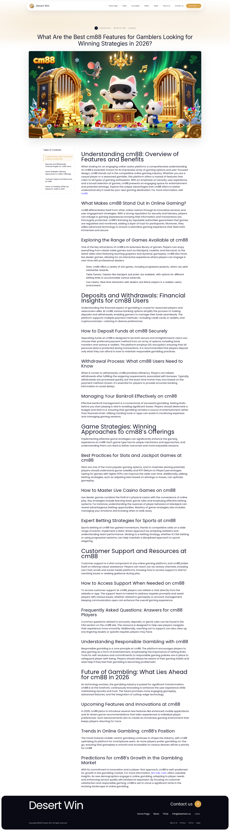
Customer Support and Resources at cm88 (58, 180)
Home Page (143, 813)
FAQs (165, 813)
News (156, 813)
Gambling (132, 28)
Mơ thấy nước (159, 772)
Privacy (183, 823)
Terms (191, 823)
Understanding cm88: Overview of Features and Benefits (59, 157)
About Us (173, 823)
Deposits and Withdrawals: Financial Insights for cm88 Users (58, 165)
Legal (198, 823)
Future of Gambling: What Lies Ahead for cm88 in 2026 (57, 187)
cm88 (84, 193)
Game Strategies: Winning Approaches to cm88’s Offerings (58, 172)
